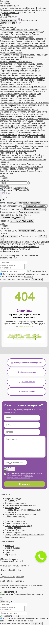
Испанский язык (13, 148)
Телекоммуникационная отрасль (15, 116)
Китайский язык (7, 144)
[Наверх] (1, 597)
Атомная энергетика (9, 66)
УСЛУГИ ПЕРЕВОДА (10, 242)
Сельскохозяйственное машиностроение (19, 109)
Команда (4, 164)
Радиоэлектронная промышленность (17, 103)
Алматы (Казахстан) (18, 10)
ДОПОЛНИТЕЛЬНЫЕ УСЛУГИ (34, 242)
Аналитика (14, 57)
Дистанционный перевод (11, 30)
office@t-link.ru (14, 570)
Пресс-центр (30, 339)
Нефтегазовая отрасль (27, 89)
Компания (4, 162)
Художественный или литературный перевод (22, 124)
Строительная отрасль (21, 107)
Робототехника (42, 103)
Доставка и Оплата (25, 171)
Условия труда (6, 594)
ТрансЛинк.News (8, 171)
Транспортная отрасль (10, 114)
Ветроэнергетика (27, 66)
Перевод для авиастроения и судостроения (22, 92)
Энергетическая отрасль (11, 135)
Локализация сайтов (9, 55)
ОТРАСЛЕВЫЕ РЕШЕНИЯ (12, 244)
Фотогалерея (24, 166)
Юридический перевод (34, 135)
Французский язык (24, 141)
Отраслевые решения (10, 59)
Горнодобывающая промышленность (17, 73)
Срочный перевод (13, 532)
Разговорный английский (30, 157)
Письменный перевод (26, 41)
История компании (17, 164)
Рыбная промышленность (12, 105)
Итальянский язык (37, 144)
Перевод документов (15, 521)
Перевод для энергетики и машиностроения (23, 90)
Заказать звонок (8, 20)
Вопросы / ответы (8, 169)
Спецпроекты (31, 105)
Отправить (37, 279)
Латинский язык (7, 146)
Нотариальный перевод (11, 32)
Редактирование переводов (13, 48)
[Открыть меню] (1, 25)
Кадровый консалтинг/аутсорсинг (20, 514)
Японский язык (22, 144)
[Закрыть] (1, 251)
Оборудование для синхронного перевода (24, 535)
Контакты (4, 180)
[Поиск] (29, 182)
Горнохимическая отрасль (28, 71)
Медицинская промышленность (15, 82)
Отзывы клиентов (25, 169)
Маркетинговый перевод (11, 80)
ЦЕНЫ (15, 249)
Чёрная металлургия (26, 130)
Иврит (3, 148)
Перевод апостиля (39, 46)
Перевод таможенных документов (33, 119)
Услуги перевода (8, 27)
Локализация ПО (27, 55)
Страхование (6, 112)
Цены (2, 176)
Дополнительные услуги (11, 52)
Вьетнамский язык (30, 148)
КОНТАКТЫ (24, 249)
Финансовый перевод (18, 123)
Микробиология (24, 84)
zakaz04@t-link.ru (11, 13)
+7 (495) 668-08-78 (8, 17)
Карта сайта (10, 555)
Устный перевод (31, 30)
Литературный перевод (34, 137)
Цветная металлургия (10, 128)
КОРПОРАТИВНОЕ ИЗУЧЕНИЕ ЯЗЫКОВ (19, 247)
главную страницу (25, 326)
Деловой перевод (8, 78)
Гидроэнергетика (8, 71)
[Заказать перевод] (4, 193)
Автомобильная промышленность (16, 63)
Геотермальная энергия (28, 68)
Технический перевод (20, 46)
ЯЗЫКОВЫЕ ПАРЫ (35, 244)
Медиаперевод (14, 50)
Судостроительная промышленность (30, 112)
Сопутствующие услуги (22, 36)
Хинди (33, 151)
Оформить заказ (7, 41)
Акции (37, 169)
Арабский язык (23, 151)
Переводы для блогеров (11, 137)
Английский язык (8, 141)
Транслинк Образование (34, 160)
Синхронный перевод (21, 34)
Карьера (13, 166)
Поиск (38, 336)
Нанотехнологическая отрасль (14, 87)
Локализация (11, 501)
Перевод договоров (36, 39)
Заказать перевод (29, 20)
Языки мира (30, 336)
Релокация (30, 57)
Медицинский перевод (33, 80)
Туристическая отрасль (32, 114)
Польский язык (22, 146)
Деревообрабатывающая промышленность (20, 75)
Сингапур (30, 8)
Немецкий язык (41, 141)
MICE (22, 57)
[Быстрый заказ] (1, 193)
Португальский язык (39, 146)
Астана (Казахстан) (37, 10)
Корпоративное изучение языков (15, 153)
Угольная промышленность (13, 121)
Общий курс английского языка (14, 155)
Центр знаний (37, 166)
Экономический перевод (28, 132)
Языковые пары (7, 139)
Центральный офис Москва (13, 8)
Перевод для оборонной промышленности (20, 94)
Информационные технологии (31, 78)
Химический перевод (36, 125)
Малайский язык (7, 151)
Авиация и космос (8, 62)
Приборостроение (25, 100)
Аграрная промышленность (30, 64)
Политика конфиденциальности (28, 594)
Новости (4, 178)
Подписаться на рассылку (12, 577)
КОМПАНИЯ (6, 249)
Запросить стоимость (10, 23)
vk (1, 574)
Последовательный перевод (13, 39)
